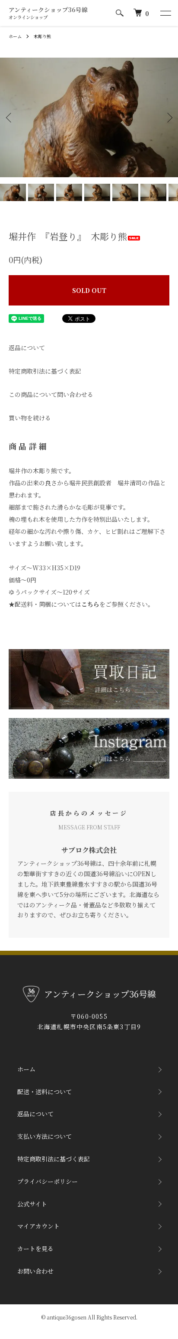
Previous (9, 117)
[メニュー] (165, 13)
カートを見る (35, 1248)
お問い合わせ (35, 1271)
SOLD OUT (89, 290)
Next (168, 117)
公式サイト (32, 1203)
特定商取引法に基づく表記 (45, 371)
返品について (27, 347)
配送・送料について (44, 1091)
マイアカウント (38, 1226)
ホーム (15, 36)
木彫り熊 (42, 36)
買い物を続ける (30, 417)
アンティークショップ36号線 (48, 12)
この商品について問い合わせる (51, 394)
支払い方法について (44, 1136)
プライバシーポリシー (47, 1181)
